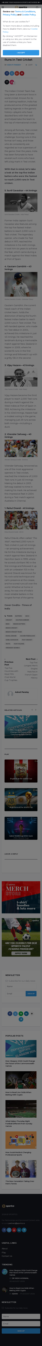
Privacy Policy (10, 14)
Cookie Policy (28, 14)
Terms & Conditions (25, 11)
